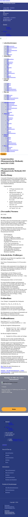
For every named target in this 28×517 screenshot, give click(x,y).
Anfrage (7, 460)
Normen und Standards (9, 86)
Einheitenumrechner (12, 90)
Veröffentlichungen (10, 477)
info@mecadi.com (16, 439)
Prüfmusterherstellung (6, 367)
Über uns (6, 92)
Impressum (7, 505)
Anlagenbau (7, 56)
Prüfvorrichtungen (9, 490)
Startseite (3, 370)
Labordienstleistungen (10, 43)
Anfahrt (7, 455)
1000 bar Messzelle (9, 66)
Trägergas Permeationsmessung (12, 49)
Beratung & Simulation (9, 53)
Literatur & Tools (6, 79)
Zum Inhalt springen (5, 0)
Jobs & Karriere (9, 453)
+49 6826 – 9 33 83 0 (18, 440)
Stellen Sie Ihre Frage (7, 392)
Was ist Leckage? (9, 472)
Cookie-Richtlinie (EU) (10, 508)
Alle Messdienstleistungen (12, 370)
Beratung (7, 492)
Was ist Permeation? (10, 470)
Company (4, 386)
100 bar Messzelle (9, 70)
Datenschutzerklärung (9, 506)
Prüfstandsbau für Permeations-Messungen (10, 61)
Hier (2, 366)
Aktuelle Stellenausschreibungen (12, 97)
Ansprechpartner (11, 99)
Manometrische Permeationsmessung (12, 47)
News (6, 462)
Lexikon (7, 475)
